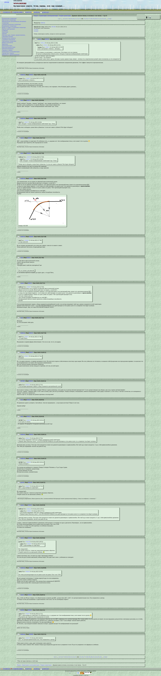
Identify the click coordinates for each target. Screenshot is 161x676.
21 (98, 18)
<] (58, 18)
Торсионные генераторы (9, 41)
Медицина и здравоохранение (10, 54)
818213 (29, 318)
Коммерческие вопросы (9, 38)
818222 (29, 416)
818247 (31, 568)
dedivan (43, 22)
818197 (30, 138)
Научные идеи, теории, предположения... (14, 35)
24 (104, 18)
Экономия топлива (7, 36)
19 (93, 18)
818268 (31, 634)
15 (84, 18)
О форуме (5, 30)
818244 (30, 538)
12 (77, 18)
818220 (29, 399)
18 (91, 18)
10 (73, 18)
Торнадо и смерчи (7, 50)
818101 (45, 45)
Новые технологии (7, 42)
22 (100, 18)
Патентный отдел (7, 45)
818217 (31, 352)
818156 (47, 39)
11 (75, 18)
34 (109, 18)
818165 (31, 74)
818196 (31, 118)
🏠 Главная (5, 12)
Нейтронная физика (8, 48)
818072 (47, 47)
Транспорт (5, 32)
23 (102, 18)
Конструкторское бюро (8, 47)
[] (36, 29)
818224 (31, 434)
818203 (29, 153)
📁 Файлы (35, 12)
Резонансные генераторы (9, 18)
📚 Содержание (16, 12)
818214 (31, 333)
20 (95, 18)
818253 (30, 595)
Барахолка (5, 44)
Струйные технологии (8, 39)
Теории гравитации (65, 15)
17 (89, 18)
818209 (31, 236)
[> (111, 18)
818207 (31, 178)
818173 (29, 100)
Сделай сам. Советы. (8, 53)
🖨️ (150, 17)
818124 (43, 43)
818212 (30, 283)
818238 (30, 482)
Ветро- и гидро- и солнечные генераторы (14, 27)
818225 (31, 458)
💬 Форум (27, 12)
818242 (30, 505)
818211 (29, 257)
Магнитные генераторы (9, 20)
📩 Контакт (44, 12)
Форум (36, 15)
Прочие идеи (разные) (8, 29)
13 (79, 18)
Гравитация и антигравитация (10, 51)
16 (86, 18)
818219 (31, 381)
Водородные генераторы (9, 26)
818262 (30, 610)
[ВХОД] (6, 2)
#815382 (54, 26)
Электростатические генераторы (11, 24)
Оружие (4, 33)
